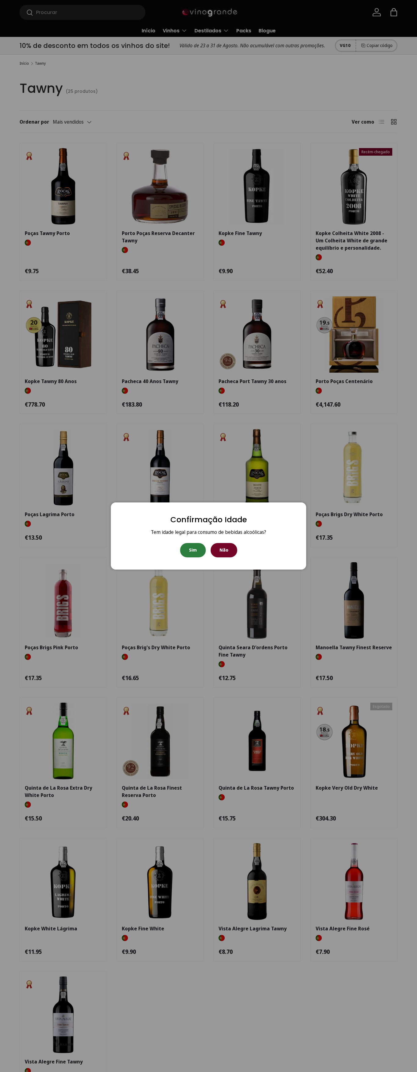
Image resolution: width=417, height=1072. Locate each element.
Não (223, 550)
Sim (193, 550)
